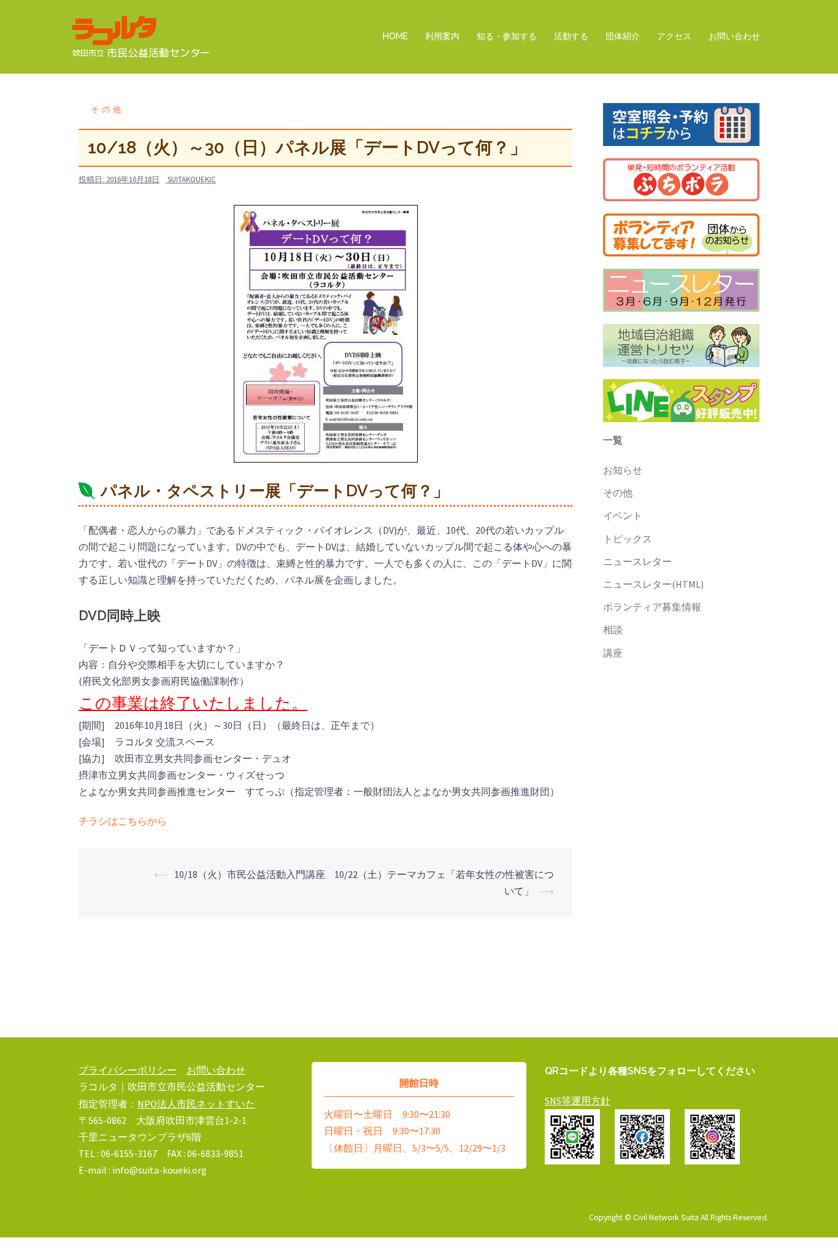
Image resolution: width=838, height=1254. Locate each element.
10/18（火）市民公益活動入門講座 (249, 874)
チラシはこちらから (123, 821)
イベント (622, 515)
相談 (613, 629)
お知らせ (622, 470)
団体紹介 (622, 36)
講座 (613, 653)
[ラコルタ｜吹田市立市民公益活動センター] (141, 35)
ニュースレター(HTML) (653, 584)
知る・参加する (507, 36)
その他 (107, 109)
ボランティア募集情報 (652, 607)
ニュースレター (637, 561)
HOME (395, 36)
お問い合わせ (734, 36)
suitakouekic (191, 179)
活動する (571, 36)
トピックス (627, 539)
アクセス (674, 36)
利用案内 (442, 36)
